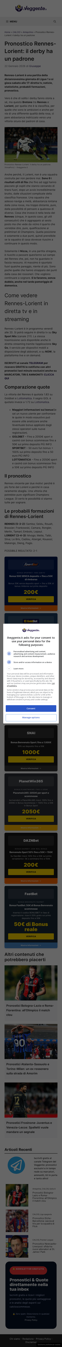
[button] (31, 669)
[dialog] (31, 674)
